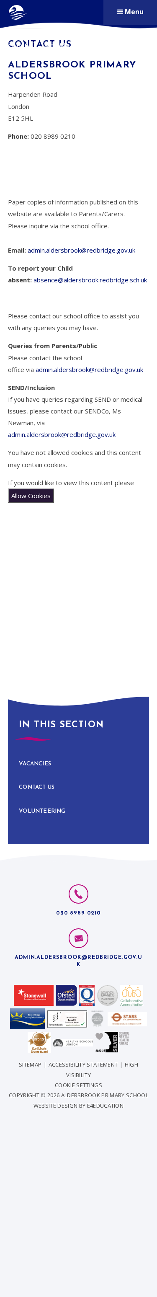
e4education (105, 1105)
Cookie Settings (78, 1085)
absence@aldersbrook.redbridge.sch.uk (90, 280)
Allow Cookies (31, 495)
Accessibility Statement (83, 1064)
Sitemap (30, 1064)
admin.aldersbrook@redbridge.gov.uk (81, 250)
